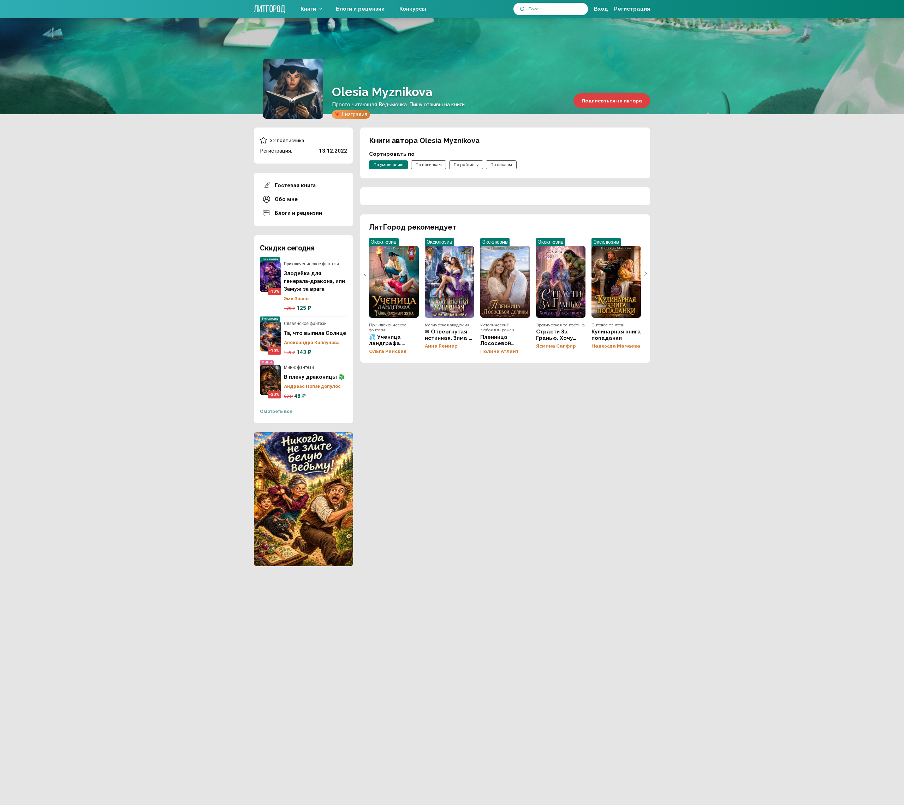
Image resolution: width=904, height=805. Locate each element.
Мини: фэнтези (299, 367)
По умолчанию (388, 164)
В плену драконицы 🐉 (270, 380)
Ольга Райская (387, 351)
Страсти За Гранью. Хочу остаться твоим (560, 282)
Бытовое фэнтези (608, 324)
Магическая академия (447, 324)
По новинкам (429, 164)
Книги (308, 9)
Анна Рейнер (441, 346)
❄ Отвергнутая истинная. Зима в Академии (449, 282)
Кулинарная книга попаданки (616, 282)
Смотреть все (276, 411)
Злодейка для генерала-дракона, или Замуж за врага (270, 276)
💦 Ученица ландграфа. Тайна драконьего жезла (393, 282)
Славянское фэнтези (305, 323)
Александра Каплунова (312, 342)
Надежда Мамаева (615, 346)
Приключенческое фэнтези (311, 263)
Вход (601, 9)
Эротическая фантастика (560, 324)
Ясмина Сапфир (556, 346)
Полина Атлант (499, 351)
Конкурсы (412, 9)
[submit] (522, 9)
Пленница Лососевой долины (505, 282)
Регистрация (632, 9)
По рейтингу (466, 164)
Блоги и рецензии (360, 9)
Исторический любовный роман (497, 327)
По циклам (501, 164)
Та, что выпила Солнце (270, 336)
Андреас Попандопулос (312, 386)
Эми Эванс (296, 298)
